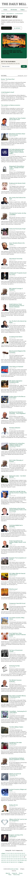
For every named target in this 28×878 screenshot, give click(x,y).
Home (5, 9)
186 (7, 862)
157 (5, 858)
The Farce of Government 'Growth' (15, 651)
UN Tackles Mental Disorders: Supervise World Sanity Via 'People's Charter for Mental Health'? (16, 151)
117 (6, 853)
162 (15, 858)
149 (15, 856)
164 (18, 858)
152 (20, 856)
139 (22, 855)
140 (24, 855)
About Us (8, 873)
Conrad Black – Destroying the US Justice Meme (18, 712)
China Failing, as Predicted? (16, 366)
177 (16, 860)
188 (11, 862)
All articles (17, 28)
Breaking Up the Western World (17, 183)
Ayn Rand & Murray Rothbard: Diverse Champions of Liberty (16, 758)
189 (13, 862)
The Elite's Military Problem (16, 727)
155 (2, 858)
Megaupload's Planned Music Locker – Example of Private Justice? (16, 168)
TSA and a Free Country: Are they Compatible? (17, 213)
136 (16, 855)
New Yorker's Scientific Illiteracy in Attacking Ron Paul (17, 696)
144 (5, 856)
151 (18, 856)
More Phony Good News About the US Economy (17, 134)
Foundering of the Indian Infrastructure (15, 743)
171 (5, 860)
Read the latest (6, 28)
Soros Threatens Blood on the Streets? (17, 243)
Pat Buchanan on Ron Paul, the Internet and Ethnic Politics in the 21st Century (17, 510)
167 (24, 858)
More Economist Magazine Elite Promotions (17, 351)
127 (24, 853)
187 (9, 862)
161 (13, 858)
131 (7, 855)
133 (11, 855)
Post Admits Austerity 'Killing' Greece (16, 618)
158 (7, 858)
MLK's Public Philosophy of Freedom (16, 461)
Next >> (21, 862)
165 (20, 858)
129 (4, 855)
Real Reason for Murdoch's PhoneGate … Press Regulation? (17, 412)
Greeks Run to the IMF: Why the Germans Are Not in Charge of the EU (18, 493)
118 (8, 853)
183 (2, 862)
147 (11, 856)
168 (26, 858)
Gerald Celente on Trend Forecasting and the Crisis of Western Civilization (16, 306)
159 (9, 858)
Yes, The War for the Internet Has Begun (17, 321)
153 (22, 856)
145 (7, 856)
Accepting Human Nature (15, 336)
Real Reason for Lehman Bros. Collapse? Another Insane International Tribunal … (17, 445)
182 (26, 860)
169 (2, 860)
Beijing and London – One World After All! (17, 476)
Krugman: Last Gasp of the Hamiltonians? (16, 835)
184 (4, 862)
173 (9, 860)
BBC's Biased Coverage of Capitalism (16, 289)
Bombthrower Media (14, 869)
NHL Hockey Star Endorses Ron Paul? (17, 198)
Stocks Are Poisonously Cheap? (17, 228)
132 (9, 855)
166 (22, 858)
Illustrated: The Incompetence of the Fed (17, 558)
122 (15, 853)
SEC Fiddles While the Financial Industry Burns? (17, 574)
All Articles (14, 9)
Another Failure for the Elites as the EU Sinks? (17, 397)
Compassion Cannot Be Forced (17, 603)
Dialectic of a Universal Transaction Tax (15, 774)
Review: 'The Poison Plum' (8, 79)
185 (5, 862)
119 (9, 853)
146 (9, 856)
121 (13, 853)
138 (20, 855)
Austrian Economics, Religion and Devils (17, 790)
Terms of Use (16, 874)
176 (15, 860)
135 (15, 855)
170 (4, 860)
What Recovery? (13, 589)
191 (16, 862)
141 (26, 855)
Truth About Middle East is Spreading (16, 526)
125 (20, 853)
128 (2, 855)
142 (2, 856)
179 (20, 860)
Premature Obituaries (14, 427)
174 (11, 860)
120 (11, 853)
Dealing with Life (13, 805)
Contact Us (14, 873)
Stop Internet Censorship (15, 258)
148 (13, 856)
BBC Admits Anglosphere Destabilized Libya (15, 381)
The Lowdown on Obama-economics (10, 105)
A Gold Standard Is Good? (7, 92)
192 (18, 862)
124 (18, 853)
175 (13, 860)
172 (7, 860)
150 (16, 856)
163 (16, 858)
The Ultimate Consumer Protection (15, 680)
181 (24, 860)
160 (11, 858)
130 (5, 855)
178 (18, 860)
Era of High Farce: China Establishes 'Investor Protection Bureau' (17, 635)
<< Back (3, 853)
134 (13, 855)
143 (4, 856)
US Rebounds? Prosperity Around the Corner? (17, 273)
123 (17, 853)
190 (15, 862)
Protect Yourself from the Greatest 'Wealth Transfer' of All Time (17, 542)
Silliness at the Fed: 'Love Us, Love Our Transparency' (18, 820)
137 (18, 855)
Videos (22, 9)
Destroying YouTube (14, 665)
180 (22, 860)
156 (4, 858)
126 (22, 853)
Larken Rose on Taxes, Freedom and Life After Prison (17, 118)
